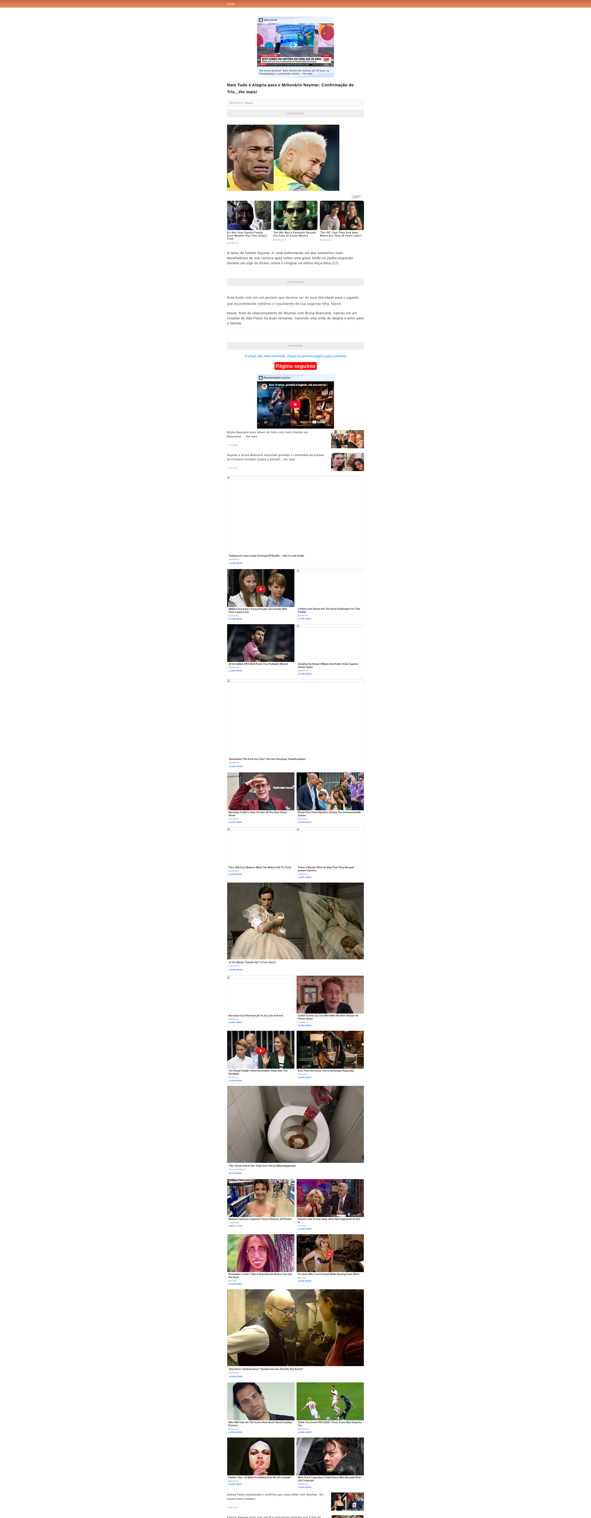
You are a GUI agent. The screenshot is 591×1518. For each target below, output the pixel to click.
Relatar (249, 103)
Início (230, 4)
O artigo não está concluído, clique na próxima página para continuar (295, 356)
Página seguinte (295, 366)
